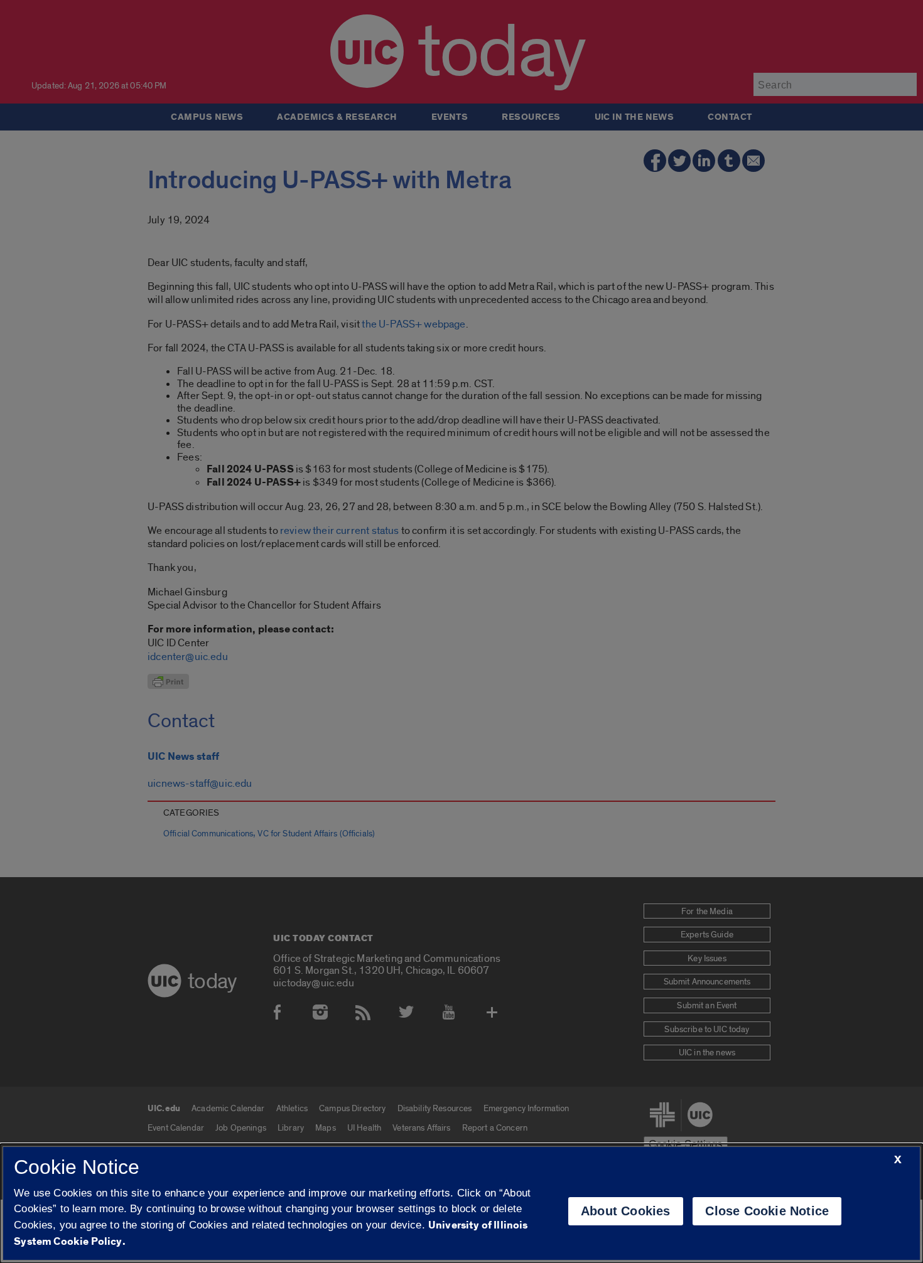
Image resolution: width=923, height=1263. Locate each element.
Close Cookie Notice (767, 1211)
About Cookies (626, 1211)
